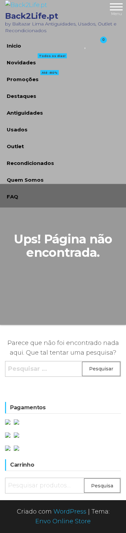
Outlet (15, 146)
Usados (17, 129)
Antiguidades (25, 113)
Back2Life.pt (31, 16)
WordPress (69, 511)
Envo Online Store (63, 521)
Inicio (14, 46)
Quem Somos (25, 180)
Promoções (32, 76)
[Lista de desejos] (85, 44)
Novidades (36, 60)
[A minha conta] (91, 44)
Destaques (21, 96)
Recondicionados (30, 163)
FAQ (12, 196)
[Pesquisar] (77, 44)
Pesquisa (102, 486)
